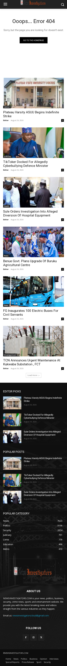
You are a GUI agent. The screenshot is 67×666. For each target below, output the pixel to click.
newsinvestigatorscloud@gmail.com (31, 615)
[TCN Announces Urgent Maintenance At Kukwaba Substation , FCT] (33, 341)
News (6, 256)
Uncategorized (10, 355)
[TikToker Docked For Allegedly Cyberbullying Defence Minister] (33, 142)
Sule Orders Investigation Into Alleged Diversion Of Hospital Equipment (30, 213)
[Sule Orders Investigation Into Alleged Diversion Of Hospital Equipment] (33, 192)
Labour (7, 107)
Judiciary (7, 156)
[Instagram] (33, 637)
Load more (32, 375)
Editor (6, 120)
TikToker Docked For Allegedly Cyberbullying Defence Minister (25, 164)
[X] (41, 637)
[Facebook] (26, 637)
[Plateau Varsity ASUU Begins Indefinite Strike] (33, 93)
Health (6, 206)
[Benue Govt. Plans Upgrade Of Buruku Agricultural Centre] (33, 242)
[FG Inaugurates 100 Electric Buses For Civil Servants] (33, 291)
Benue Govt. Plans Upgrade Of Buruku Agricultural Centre (30, 263)
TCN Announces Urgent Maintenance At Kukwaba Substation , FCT (31, 362)
